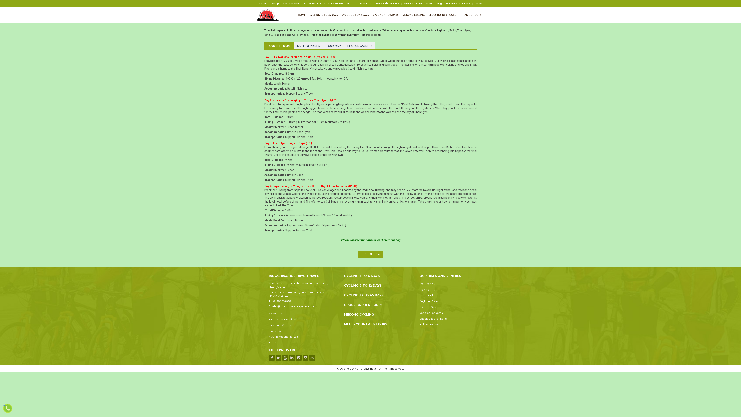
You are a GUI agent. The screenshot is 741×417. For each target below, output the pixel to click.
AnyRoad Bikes (429, 301)
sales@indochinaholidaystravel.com (328, 3)
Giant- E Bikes (428, 295)
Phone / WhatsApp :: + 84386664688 (279, 3)
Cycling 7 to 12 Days (355, 15)
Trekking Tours (471, 15)
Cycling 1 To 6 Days (386, 15)
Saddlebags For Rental (434, 318)
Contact (479, 3)
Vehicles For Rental (431, 312)
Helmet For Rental (431, 324)
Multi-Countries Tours (365, 324)
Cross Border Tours (442, 15)
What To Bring (434, 3)
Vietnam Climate (413, 3)
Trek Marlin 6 (427, 283)
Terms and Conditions (387, 3)
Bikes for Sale (428, 307)
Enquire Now (370, 254)
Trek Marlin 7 (427, 289)
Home (301, 15)
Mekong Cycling (414, 15)
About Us (365, 3)
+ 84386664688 (281, 301)
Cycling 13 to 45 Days (323, 15)
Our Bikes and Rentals (458, 3)
